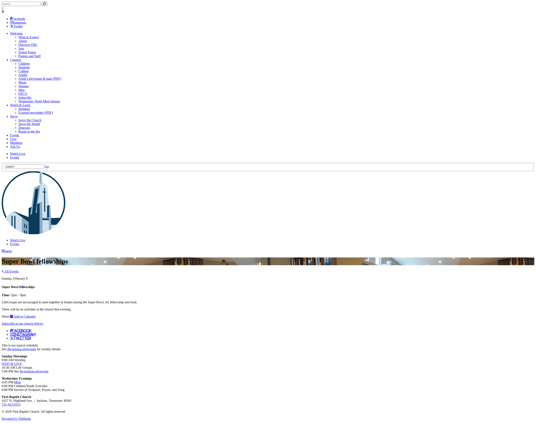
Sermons (24, 109)
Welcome (16, 33)
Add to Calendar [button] (24, 316)
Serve (14, 116)
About (22, 41)
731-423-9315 (11, 404)
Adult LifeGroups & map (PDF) (39, 78)
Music (22, 82)
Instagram (19, 22)
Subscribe (24, 97)
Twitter (18, 26)
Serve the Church (29, 120)
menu (8, 251)
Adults (22, 75)
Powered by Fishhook (16, 418)
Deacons (24, 127)
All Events (11, 271)
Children (24, 63)
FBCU (22, 94)
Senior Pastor (27, 52)
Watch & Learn (20, 105)
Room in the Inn (29, 131)
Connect (15, 60)
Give (13, 139)
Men (21, 90)
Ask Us (15, 146)
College (23, 71)
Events (14, 135)
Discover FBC (28, 45)
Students (24, 67)
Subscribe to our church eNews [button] (22, 323)
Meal (17, 382)
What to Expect (28, 37)
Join (21, 48)
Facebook (18, 19)
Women (23, 86)
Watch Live (17, 153)
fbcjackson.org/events (21, 349)
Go (47, 166)
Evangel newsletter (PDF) (35, 112)
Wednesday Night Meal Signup (39, 101)
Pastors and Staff (29, 56)
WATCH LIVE (12, 364)
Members (16, 143)
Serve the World (29, 124)
